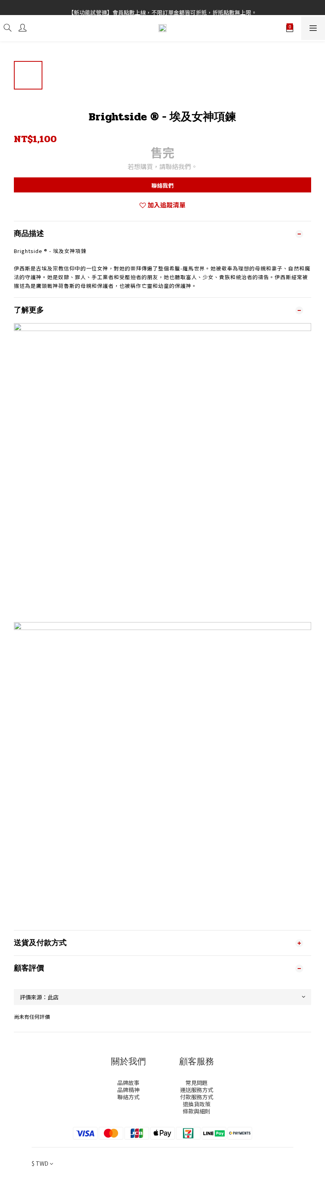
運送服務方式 (196, 1090)
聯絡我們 (162, 185)
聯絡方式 (128, 1097)
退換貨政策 (196, 1104)
